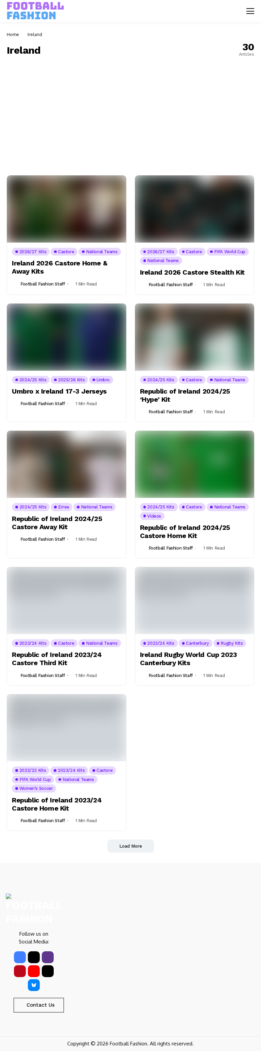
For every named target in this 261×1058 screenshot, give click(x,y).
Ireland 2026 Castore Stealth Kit (192, 272)
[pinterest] (20, 971)
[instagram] (48, 957)
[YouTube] (34, 971)
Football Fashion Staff (42, 284)
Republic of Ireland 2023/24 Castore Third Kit (57, 659)
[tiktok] (48, 971)
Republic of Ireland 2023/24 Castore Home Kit (57, 804)
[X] (34, 957)
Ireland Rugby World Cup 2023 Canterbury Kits (188, 659)
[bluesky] (34, 985)
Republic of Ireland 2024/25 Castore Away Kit (57, 523)
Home (13, 34)
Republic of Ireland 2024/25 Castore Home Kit (185, 531)
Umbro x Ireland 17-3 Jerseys (59, 391)
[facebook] (20, 957)
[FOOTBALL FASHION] (36, 11)
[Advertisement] (130, 114)
